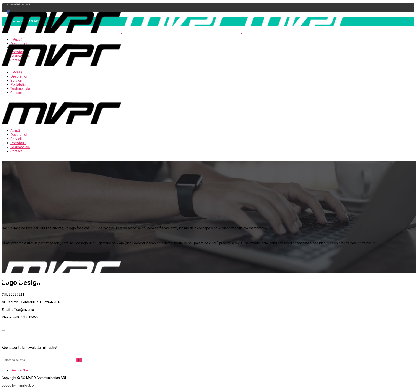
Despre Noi (19, 370)
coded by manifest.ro (18, 385)
